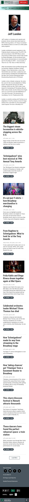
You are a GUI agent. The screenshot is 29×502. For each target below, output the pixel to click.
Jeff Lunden (5, 138)
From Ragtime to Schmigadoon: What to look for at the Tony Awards (13, 234)
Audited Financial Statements (10, 481)
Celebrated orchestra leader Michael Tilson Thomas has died (13, 308)
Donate (24, 2)
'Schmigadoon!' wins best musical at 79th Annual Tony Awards (12, 159)
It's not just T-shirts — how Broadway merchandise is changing (13, 202)
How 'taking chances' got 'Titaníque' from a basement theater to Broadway (13, 369)
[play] (2, 500)
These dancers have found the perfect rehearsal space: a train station (14, 430)
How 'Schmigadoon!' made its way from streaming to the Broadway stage (12, 341)
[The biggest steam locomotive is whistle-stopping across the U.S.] (13, 118)
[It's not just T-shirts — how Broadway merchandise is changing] (13, 189)
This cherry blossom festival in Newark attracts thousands (12, 401)
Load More (14, 458)
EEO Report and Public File (9, 477)
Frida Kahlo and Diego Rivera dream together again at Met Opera (13, 278)
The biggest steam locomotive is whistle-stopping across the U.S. (13, 130)
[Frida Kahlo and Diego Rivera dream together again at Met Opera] (13, 267)
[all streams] (27, 500)
